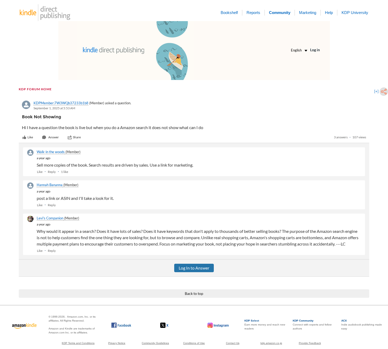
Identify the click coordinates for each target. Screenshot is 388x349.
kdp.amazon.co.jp (271, 343)
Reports (253, 12)
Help (329, 12)
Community (279, 12)
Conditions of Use (194, 343)
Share (77, 137)
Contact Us (232, 343)
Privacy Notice (116, 343)
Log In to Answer (194, 267)
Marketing (307, 12)
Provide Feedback (310, 343)
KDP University (355, 12)
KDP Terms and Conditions (78, 343)
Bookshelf (229, 12)
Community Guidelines (155, 343)
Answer (53, 137)
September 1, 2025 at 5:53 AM (54, 108)
